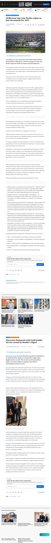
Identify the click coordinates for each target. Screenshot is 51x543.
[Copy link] (36, 25)
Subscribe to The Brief (38, 4)
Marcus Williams (10, 367)
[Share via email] (33, 25)
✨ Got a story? (44, 534)
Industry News (14, 15)
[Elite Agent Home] (25, 4)
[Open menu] (5, 4)
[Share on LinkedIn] (28, 25)
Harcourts (10, 377)
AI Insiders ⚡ (46, 4)
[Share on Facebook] (26, 25)
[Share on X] (31, 25)
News (7, 15)
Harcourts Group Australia (14, 356)
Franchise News (15, 337)
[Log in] (2, 4)
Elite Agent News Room (14, 346)
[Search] (7, 4)
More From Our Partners (8, 297)
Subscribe (40, 264)
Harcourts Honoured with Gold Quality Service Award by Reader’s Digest (24, 341)
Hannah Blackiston (11, 24)
